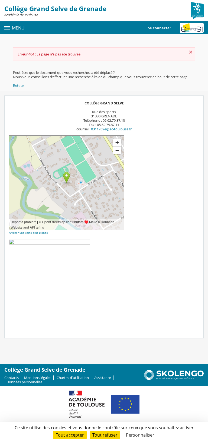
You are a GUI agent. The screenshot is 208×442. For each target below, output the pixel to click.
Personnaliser (140, 435)
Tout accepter (70, 435)
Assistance (102, 377)
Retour (18, 85)
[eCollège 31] (192, 27)
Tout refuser (105, 435)
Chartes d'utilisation (73, 377)
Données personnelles (24, 382)
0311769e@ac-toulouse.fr (111, 129)
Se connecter (159, 27)
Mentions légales (37, 377)
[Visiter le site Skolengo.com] (174, 378)
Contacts (11, 377)
